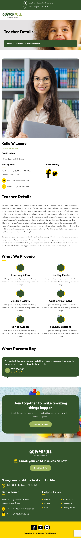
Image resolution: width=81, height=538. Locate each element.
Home (9, 43)
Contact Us (67, 503)
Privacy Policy (69, 507)
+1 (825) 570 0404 (41, 6)
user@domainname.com (20, 180)
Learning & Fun (20, 275)
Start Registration (41, 424)
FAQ (46, 507)
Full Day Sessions (60, 326)
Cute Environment (60, 300)
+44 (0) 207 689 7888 (21, 186)
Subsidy (47, 499)
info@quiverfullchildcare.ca (43, 3)
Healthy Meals (61, 275)
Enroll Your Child (40, 468)
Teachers (19, 43)
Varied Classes (20, 326)
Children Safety (20, 300)
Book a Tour (68, 499)
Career (47, 503)
